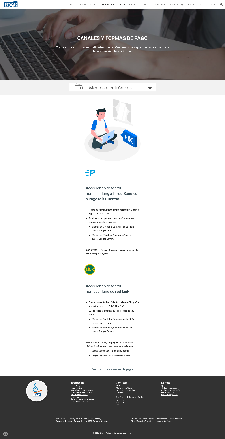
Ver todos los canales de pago (112, 369)
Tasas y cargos (76, 397)
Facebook (120, 400)
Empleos (119, 392)
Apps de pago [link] (177, 4)
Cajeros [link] (212, 4)
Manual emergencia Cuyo (81, 392)
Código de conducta (169, 388)
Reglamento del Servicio (171, 390)
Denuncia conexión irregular (82, 399)
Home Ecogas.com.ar (79, 386)
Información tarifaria (79, 394)
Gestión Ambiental (169, 392)
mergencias (130, 390)
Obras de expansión (169, 394)
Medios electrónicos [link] (113, 4)
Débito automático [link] (88, 4)
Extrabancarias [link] (196, 4)
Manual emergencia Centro (82, 390)
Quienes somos (167, 386)
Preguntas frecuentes (80, 401)
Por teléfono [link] (159, 4)
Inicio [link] (71, 4)
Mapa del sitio (76, 388)
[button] (221, 4)
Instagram (120, 402)
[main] (112, 38)
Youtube (119, 407)
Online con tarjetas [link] (139, 4)
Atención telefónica (124, 388)
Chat (118, 386)
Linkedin (119, 404)
